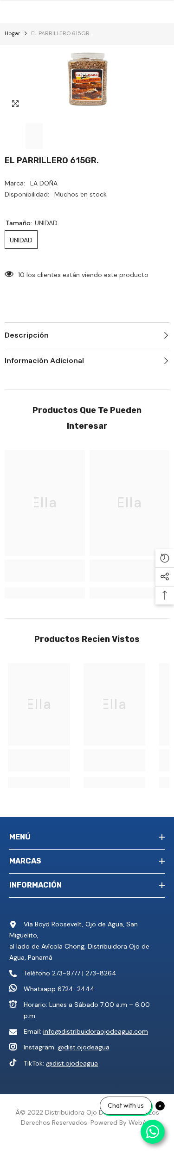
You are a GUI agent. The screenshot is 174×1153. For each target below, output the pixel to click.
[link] (45, 571)
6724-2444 (76, 989)
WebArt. (141, 1122)
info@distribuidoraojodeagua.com (95, 1031)
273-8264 (100, 973)
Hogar (12, 33)
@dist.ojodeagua (84, 1047)
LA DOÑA (44, 183)
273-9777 (66, 973)
